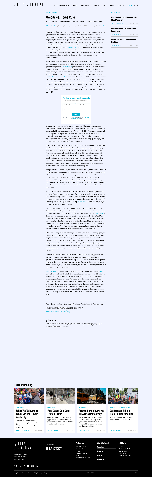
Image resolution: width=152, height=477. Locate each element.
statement (49, 180)
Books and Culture (81, 453)
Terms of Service (76, 118)
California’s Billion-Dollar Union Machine (123, 40)
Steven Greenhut (51, 12)
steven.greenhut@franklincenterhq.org (58, 311)
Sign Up (76, 114)
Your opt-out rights (133, 473)
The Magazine (84, 5)
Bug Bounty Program (125, 455)
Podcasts (96, 5)
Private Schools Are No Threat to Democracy (123, 29)
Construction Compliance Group (57, 76)
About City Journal (103, 443)
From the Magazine (23, 430)
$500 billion (82, 201)
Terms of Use (122, 453)
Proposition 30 (71, 47)
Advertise (121, 446)
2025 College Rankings (61, 5)
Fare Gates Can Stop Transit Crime (58, 412)
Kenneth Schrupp (125, 407)
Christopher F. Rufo (115, 407)
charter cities (67, 66)
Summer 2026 (38, 430)
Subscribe (120, 5)
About (112, 5)
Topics (104, 5)
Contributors (101, 447)
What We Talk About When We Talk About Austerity (124, 18)
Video (77, 455)
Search (74, 5)
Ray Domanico (82, 407)
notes (101, 271)
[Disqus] (76, 354)
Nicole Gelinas (20, 407)
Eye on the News (53, 430)
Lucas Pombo (51, 407)
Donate (129, 5)
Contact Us (100, 459)
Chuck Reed (99, 213)
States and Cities (83, 26)
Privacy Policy (86, 117)
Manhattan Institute (124, 449)
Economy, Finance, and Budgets (68, 26)
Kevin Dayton (51, 271)
